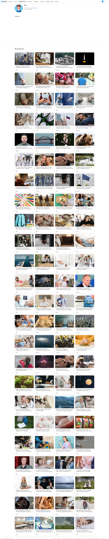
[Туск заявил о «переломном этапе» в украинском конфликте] (84, 284)
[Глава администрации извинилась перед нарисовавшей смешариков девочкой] (24, 364)
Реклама (10, 538)
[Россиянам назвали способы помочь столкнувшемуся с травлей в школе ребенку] (44, 263)
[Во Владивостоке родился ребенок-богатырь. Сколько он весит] (44, 223)
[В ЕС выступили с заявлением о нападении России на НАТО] (84, 183)
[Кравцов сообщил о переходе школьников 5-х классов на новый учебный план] (24, 223)
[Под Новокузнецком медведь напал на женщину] (84, 142)
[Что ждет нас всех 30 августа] (44, 364)
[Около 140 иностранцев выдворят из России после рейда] (84, 122)
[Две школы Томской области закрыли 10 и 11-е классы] (24, 425)
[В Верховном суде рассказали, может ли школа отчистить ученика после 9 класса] (84, 364)
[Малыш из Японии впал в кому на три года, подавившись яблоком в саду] (64, 203)
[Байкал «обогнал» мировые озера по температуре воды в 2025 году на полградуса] (64, 485)
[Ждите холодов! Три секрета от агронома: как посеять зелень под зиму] (24, 384)
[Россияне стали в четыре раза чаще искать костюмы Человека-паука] (44, 485)
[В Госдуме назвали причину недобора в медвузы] (84, 263)
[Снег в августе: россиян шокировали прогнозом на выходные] (84, 324)
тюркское (34, 8)
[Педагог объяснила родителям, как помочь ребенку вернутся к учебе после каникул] (64, 384)
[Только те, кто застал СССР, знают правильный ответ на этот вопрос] (44, 183)
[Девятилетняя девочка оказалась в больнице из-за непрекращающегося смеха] (84, 102)
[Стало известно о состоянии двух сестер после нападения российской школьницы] (84, 82)
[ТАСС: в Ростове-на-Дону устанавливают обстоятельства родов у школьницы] (24, 122)
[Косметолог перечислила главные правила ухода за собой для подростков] (64, 445)
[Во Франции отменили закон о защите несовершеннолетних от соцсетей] (64, 506)
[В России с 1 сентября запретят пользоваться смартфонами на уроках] (44, 102)
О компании (6, 538)
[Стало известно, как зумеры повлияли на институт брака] (84, 465)
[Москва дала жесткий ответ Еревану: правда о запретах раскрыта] (64, 122)
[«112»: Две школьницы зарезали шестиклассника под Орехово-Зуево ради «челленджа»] (84, 61)
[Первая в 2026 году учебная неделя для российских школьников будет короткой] (24, 344)
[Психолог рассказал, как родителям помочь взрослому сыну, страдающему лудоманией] (84, 425)
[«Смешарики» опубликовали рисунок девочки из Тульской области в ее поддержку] (84, 445)
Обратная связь (104, 538)
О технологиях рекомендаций (67, 538)
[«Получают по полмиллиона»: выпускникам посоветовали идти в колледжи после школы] (64, 324)
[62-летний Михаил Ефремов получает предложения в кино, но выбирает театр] (24, 465)
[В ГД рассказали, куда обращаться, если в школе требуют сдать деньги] (64, 364)
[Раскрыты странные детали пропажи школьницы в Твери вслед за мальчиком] (24, 61)
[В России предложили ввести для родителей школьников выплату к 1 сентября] (84, 304)
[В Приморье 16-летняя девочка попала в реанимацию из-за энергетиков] (44, 122)
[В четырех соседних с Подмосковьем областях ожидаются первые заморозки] (64, 344)
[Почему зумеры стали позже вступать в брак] (44, 405)
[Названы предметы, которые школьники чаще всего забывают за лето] (64, 304)
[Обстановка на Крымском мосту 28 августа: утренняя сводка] (44, 142)
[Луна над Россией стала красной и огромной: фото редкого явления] (84, 384)
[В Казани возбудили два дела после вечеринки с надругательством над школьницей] (64, 183)
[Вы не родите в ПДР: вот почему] (84, 243)
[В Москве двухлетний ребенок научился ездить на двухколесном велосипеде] (84, 506)
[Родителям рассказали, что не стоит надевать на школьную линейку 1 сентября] (64, 284)
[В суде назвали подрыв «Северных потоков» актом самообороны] (44, 344)
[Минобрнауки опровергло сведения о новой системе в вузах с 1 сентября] (24, 243)
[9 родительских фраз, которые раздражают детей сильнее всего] (64, 162)
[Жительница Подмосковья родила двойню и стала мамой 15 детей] (44, 61)
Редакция (59, 538)
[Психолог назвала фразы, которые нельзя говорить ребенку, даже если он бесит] (24, 284)
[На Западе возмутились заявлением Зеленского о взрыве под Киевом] (24, 142)
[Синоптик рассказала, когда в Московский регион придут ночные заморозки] (44, 284)
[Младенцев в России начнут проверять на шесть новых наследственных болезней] (44, 425)
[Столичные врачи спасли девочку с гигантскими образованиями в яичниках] (64, 102)
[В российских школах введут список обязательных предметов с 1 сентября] (64, 223)
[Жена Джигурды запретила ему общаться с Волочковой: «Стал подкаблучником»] (44, 162)
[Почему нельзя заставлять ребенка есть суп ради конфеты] (24, 445)
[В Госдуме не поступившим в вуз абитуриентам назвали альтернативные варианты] (24, 263)
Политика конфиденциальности (79, 538)
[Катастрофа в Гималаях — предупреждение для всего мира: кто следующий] (64, 61)
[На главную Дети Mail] (5, 1)
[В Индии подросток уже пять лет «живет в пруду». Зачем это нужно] (84, 162)
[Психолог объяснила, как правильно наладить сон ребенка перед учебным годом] (84, 526)
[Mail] (2, 1)
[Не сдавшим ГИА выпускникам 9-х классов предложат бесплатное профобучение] (24, 526)
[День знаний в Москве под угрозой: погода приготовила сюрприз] (64, 142)
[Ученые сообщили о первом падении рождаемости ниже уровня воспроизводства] (64, 425)
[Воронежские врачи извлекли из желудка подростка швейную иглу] (44, 526)
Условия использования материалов (93, 538)
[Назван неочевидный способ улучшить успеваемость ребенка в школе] (44, 304)
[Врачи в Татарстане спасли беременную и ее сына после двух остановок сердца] (24, 304)
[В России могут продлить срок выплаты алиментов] (84, 344)
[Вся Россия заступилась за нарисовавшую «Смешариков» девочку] (24, 203)
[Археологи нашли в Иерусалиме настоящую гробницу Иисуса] (44, 324)
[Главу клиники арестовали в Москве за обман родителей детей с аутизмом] (44, 384)
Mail (2, 538)
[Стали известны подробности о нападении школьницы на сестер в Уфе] (44, 243)
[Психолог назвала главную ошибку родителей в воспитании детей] (24, 485)
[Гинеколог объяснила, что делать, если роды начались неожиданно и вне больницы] (24, 324)
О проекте (54, 538)
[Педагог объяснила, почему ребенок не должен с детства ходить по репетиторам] (84, 405)
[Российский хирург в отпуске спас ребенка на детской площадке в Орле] (64, 263)
